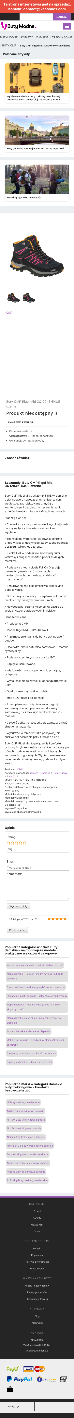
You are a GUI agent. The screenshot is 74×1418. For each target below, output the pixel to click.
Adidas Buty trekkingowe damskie (25, 1111)
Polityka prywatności (37, 1261)
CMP (9, 312)
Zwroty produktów (37, 1292)
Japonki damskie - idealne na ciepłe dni (29, 1031)
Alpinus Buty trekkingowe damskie (26, 1137)
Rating (11, 837)
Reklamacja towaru (37, 1299)
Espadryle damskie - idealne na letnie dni (29, 1062)
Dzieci (37, 1211)
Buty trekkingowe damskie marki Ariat (28, 1154)
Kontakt (37, 1248)
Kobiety (37, 1217)
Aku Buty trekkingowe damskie (24, 1128)
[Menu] (67, 26)
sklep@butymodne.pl (37, 1350)
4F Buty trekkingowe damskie (23, 1102)
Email (10, 861)
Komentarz (14, 874)
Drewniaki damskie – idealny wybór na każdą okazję (36, 987)
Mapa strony (37, 1268)
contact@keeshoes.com (44, 9)
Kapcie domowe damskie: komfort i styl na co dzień (35, 965)
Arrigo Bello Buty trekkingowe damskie (28, 1163)
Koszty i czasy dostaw (37, 1285)
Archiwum (37, 1322)
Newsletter (37, 1339)
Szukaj (61, 17)
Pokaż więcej (17, 930)
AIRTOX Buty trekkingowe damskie (26, 1119)
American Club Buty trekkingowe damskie (30, 1145)
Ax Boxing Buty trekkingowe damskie (27, 1180)
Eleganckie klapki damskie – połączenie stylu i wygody (37, 995)
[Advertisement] (37, 360)
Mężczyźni (37, 1224)
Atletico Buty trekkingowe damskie (26, 1171)
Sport (37, 1231)
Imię (10, 849)
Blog (37, 1316)
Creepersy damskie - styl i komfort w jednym (31, 1053)
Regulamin (37, 1255)
